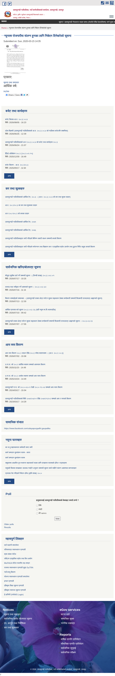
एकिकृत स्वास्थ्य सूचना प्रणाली (15, 590)
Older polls (9, 524)
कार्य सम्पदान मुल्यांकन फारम (15, 457)
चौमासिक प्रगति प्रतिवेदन (72, 643)
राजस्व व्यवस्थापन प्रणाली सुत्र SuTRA (18, 567)
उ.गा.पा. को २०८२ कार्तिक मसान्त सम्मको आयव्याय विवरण (25, 364)
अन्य (9, 176)
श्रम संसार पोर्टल (10, 554)
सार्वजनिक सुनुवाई (68, 648)
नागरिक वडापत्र (68, 623)
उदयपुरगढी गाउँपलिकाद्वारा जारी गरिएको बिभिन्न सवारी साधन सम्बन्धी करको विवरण (33, 238)
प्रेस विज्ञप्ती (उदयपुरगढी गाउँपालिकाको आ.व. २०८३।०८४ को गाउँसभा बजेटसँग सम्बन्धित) (36, 131)
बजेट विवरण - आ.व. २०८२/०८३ (16, 165)
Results (7, 527)
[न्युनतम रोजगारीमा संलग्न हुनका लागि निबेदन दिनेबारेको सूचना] (15, 59)
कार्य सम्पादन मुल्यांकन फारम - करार (17, 452)
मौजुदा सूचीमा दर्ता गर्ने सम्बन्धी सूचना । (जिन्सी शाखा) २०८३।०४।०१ (29, 275)
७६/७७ (6, 91)
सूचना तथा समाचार (11, 82)
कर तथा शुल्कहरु (11, 627)
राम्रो (40, 509)
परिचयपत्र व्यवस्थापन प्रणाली (15, 549)
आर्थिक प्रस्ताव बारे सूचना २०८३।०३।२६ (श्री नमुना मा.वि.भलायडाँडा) (30, 309)
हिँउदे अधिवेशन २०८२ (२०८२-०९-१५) (19, 153)
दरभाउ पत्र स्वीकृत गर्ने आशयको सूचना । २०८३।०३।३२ (25, 287)
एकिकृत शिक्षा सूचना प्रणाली (14, 585)
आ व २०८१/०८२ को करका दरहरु (17, 213)
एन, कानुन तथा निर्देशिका (15, 623)
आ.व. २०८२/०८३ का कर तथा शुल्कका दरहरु (21, 205)
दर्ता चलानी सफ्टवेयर (11, 545)
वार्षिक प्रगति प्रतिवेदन (71, 639)
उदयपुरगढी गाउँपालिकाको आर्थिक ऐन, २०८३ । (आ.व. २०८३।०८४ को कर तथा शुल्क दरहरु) (38, 197)
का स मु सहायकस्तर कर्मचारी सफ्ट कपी (18, 447)
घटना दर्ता (65, 614)
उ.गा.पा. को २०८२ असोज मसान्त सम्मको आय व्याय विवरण (25, 376)
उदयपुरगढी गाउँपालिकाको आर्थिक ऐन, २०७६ (20, 230)
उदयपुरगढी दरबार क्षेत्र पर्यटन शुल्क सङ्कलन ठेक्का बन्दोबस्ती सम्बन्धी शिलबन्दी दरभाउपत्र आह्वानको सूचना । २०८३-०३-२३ (49, 321)
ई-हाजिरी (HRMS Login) (14, 594)
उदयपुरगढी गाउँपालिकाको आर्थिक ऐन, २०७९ (20, 222)
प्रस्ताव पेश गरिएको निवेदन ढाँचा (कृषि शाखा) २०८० (23, 473)
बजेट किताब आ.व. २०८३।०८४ (16, 119)
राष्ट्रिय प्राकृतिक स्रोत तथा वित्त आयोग (18, 558)
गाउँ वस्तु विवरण (9, 572)
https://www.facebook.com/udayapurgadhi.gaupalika (27, 428)
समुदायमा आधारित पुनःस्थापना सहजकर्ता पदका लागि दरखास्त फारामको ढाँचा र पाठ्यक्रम (36, 463)
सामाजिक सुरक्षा (67, 618)
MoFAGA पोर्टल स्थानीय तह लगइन (17, 563)
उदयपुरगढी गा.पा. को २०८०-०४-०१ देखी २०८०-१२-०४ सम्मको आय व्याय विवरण (33, 387)
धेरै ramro (42, 513)
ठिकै (40, 505)
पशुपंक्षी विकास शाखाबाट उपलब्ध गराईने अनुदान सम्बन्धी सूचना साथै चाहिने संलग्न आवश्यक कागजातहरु (40, 468)
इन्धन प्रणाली (9, 581)
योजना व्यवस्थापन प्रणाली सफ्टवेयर (16, 576)
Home (4, 28)
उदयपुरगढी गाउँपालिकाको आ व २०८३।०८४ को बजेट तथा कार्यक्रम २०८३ (31, 142)
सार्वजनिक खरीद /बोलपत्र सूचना (18, 618)
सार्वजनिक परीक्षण (68, 652)
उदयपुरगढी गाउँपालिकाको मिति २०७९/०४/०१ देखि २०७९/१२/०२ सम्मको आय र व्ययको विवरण (38, 398)
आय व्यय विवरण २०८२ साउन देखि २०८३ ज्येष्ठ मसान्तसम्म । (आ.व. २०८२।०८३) (34, 353)
